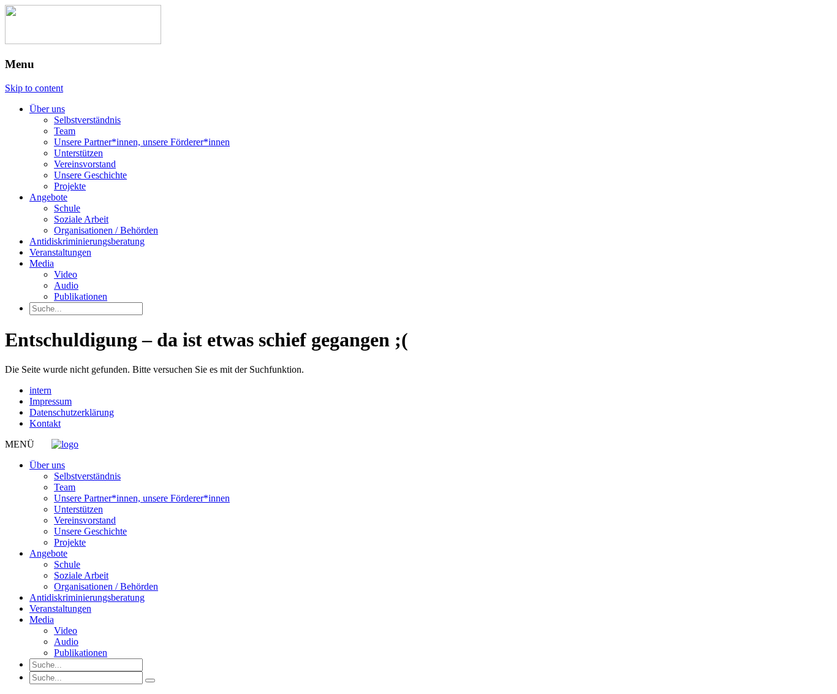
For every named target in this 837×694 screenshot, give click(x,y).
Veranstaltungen (60, 252)
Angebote (48, 197)
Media (41, 263)
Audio (66, 285)
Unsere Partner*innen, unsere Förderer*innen (142, 142)
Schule (67, 208)
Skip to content (34, 88)
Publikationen (80, 296)
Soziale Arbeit (81, 219)
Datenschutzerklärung (71, 412)
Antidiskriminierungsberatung (87, 241)
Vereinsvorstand (85, 164)
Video (65, 274)
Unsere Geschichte (90, 175)
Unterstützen (78, 153)
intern (40, 390)
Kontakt (45, 423)
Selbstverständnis (87, 120)
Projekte (70, 186)
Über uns (47, 109)
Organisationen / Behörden (106, 230)
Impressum (50, 401)
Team (64, 131)
